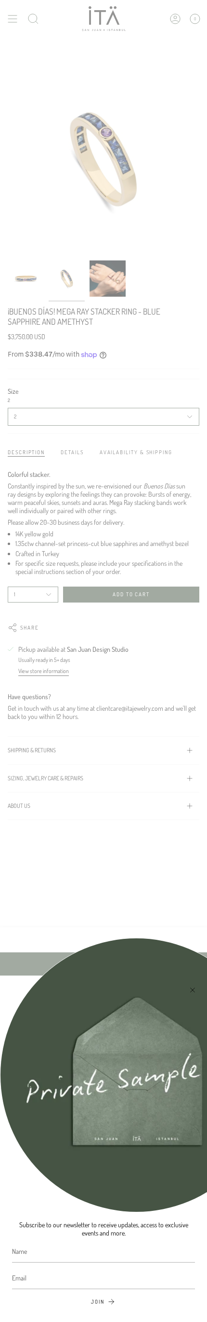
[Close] (192, 990)
